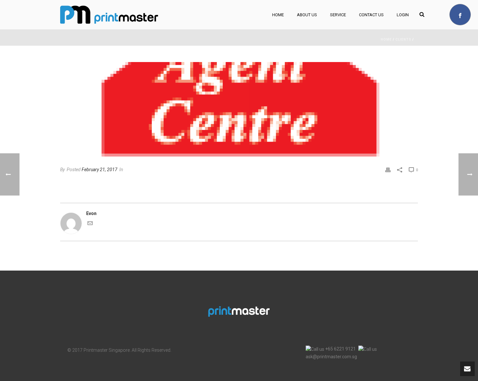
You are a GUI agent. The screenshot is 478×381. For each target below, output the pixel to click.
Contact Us (371, 14)
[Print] (388, 169)
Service (338, 14)
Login (403, 14)
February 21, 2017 (99, 169)
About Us (307, 14)
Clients (403, 39)
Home (278, 14)
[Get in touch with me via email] (90, 224)
